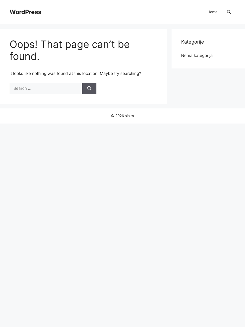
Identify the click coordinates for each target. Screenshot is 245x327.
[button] (228, 12)
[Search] (89, 88)
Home (212, 12)
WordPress (25, 12)
